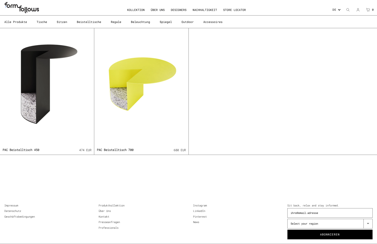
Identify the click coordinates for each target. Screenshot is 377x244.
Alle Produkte (15, 22)
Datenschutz (12, 211)
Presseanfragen (109, 222)
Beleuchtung (140, 22)
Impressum (11, 205)
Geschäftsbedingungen (19, 216)
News (196, 222)
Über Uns (105, 211)
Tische (42, 22)
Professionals (108, 227)
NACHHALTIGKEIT (205, 10)
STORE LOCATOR (234, 10)
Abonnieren (330, 234)
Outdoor (188, 22)
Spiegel (166, 22)
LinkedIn (199, 211)
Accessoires (213, 22)
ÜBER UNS (158, 10)
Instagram (200, 205)
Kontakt (104, 216)
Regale (116, 22)
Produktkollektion (112, 205)
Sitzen (62, 22)
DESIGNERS (179, 10)
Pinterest (200, 216)
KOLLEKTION (136, 10)
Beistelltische (89, 22)
